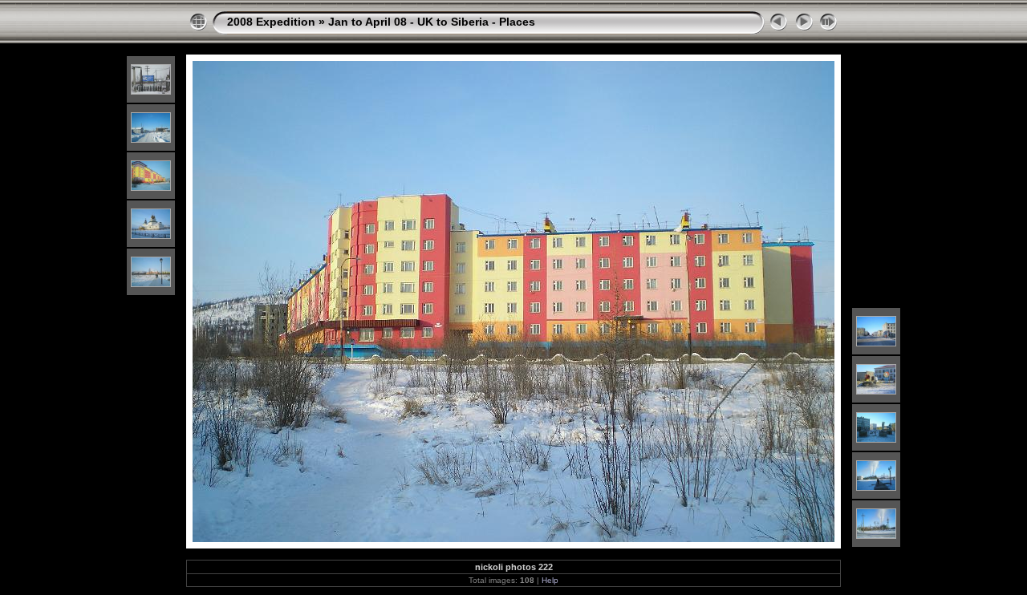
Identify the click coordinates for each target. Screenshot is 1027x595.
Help (550, 580)
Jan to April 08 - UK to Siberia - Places (431, 21)
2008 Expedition (271, 21)
